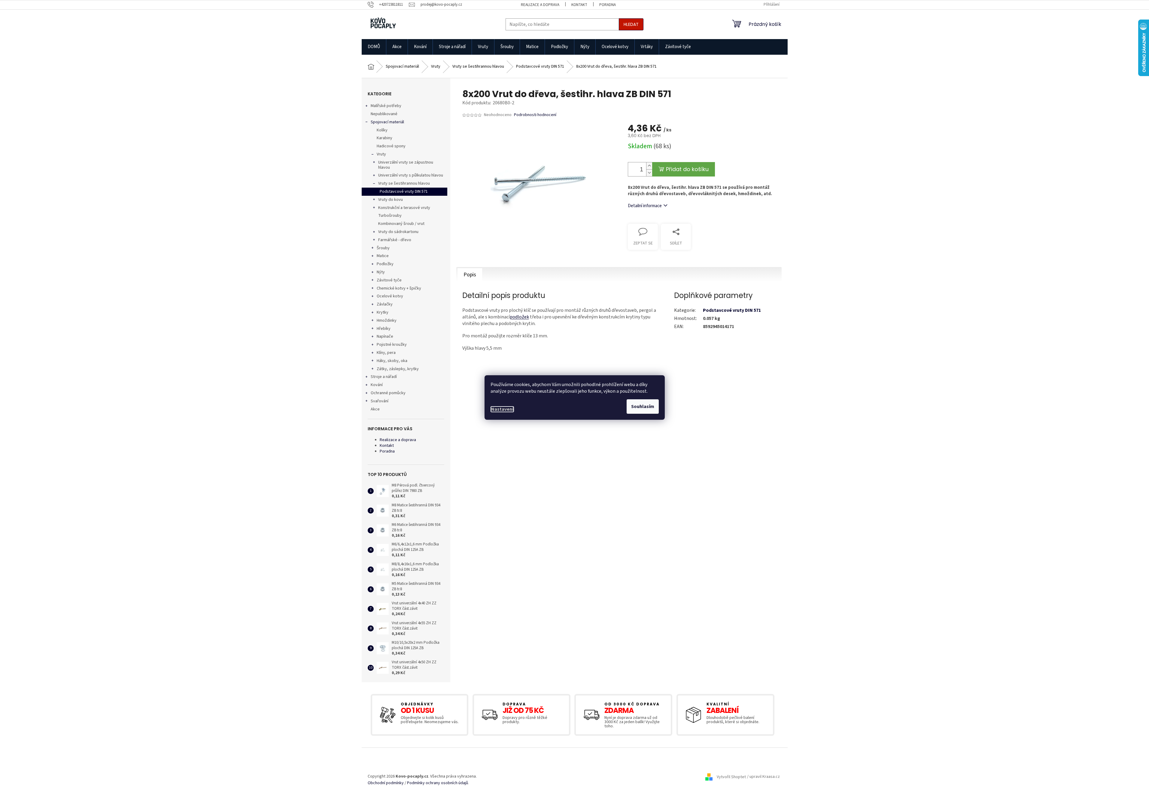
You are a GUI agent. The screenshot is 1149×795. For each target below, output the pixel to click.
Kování (377, 385)
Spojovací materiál (387, 122)
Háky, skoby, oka (392, 361)
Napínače (385, 336)
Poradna (607, 5)
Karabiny (384, 138)
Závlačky (385, 304)
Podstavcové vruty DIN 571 (404, 192)
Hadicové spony (391, 146)
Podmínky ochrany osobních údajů (437, 783)
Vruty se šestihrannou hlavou (404, 183)
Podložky (385, 264)
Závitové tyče (389, 280)
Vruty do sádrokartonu (398, 232)
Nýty (381, 272)
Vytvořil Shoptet (731, 777)
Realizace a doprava (540, 5)
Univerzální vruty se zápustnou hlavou (405, 164)
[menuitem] (374, 47)
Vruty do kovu (390, 200)
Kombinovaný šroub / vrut (401, 224)
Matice (383, 256)
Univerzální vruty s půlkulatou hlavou (410, 175)
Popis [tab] (470, 274)
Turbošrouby (390, 216)
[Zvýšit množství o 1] (649, 165)
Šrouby (383, 248)
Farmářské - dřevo (394, 240)
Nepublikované (384, 114)
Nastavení (502, 409)
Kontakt (579, 5)
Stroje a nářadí (384, 377)
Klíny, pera (386, 353)
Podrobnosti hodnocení (535, 115)
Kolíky (382, 130)
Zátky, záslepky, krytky (398, 369)
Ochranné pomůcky (388, 393)
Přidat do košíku (687, 169)
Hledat (631, 24)
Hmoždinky (387, 321)
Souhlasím (642, 406)
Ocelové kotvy (390, 296)
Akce (375, 409)
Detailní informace (645, 206)
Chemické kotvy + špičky (399, 288)
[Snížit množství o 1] (649, 172)
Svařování (379, 401)
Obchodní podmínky (386, 783)
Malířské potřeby (386, 106)
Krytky (382, 312)
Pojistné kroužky (392, 345)
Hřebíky (384, 329)
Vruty (381, 154)
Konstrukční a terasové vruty (404, 208)
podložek (519, 317)
